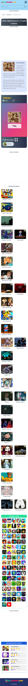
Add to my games (13, 101)
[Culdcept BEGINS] (7, 301)
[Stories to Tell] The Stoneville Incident (7, 280)
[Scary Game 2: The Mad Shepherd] (7, 504)
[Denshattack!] (7, 315)
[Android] (4, 531)
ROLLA (7, 442)
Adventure (10, 144)
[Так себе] (5, 98)
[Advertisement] (14, 43)
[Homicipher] (20, 288)
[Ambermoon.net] (20, 450)
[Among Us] (23, 526)
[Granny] (4, 552)
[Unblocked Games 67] (23, 594)
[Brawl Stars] (9, 536)
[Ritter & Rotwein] (7, 247)
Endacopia (20, 240)
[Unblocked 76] (14, 594)
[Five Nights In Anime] (19, 541)
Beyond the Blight (7, 240)
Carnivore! (7, 469)
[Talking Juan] (23, 583)
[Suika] (14, 583)
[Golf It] (23, 547)
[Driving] (9, 541)
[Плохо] (4, 98)
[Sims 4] (14, 573)
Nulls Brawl (14, 653)
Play (14, 126)
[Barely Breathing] (7, 261)
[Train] (4, 594)
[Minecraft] (14, 557)
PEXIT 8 (7, 375)
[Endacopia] (20, 234)
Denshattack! (7, 321)
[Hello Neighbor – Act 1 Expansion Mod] (7, 342)
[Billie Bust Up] (4, 536)
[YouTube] (9, 604)
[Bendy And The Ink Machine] (23, 531)
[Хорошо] (8, 98)
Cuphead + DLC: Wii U (7, 199)
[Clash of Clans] (14, 536)
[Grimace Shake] (9, 552)
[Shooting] (9, 573)
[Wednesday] (23, 599)
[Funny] (9, 547)
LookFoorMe (7, 496)
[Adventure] (4, 526)
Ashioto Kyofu (20, 402)
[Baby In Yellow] (19, 531)
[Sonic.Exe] (9, 578)
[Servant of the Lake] (7, 220)
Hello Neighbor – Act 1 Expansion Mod (7, 348)
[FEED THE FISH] (7, 207)
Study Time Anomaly (7, 294)
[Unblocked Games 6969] (4, 599)
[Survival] (19, 583)
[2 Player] (9, 520)
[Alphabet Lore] (9, 526)
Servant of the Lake (7, 226)
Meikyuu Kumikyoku (7, 334)
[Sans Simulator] (19, 568)
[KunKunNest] (20, 342)
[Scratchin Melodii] (4, 573)
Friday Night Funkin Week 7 (15, 646)
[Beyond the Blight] (7, 234)
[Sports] (19, 578)
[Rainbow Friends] (4, 568)
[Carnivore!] (7, 463)
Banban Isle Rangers (7, 429)
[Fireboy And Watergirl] (14, 541)
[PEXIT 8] (7, 369)
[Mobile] (19, 557)
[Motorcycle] (4, 562)
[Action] (23, 520)
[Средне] (7, 98)
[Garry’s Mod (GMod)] (19, 547)
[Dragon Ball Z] (4, 541)
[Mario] (9, 557)
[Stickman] (4, 583)
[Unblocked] (9, 594)
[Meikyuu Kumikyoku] (7, 328)
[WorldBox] (4, 604)
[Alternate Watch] (14, 526)
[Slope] (4, 578)
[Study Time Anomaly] (7, 288)
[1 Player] (4, 520)
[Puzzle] (23, 562)
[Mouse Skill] (9, 562)
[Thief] (14, 589)
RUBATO (6, 388)
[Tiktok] (19, 589)
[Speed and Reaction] (14, 578)
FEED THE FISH (6, 213)
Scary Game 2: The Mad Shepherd (7, 510)
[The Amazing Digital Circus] (9, 589)
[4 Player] (19, 520)
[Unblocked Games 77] (9, 599)
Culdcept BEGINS (7, 307)
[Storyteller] (9, 583)
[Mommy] (23, 557)
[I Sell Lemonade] (7, 477)
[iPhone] (4, 557)
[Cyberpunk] (23, 536)
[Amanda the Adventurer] (19, 526)
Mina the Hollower (7, 456)
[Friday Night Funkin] (4, 547)
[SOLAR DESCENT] (20, 504)
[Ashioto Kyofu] (20, 396)
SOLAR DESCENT (20, 510)
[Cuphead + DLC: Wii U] (7, 193)
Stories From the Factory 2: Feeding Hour (7, 361)
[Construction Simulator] (19, 536)
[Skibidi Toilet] (23, 573)
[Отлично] (10, 98)
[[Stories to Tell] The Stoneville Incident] (7, 274)
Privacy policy (14, 684)
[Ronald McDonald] (14, 568)
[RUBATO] (7, 382)
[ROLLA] (7, 436)
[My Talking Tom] (19, 562)
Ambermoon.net (20, 456)
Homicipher (20, 294)
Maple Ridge (7, 415)
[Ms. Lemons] (14, 562)
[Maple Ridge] (7, 409)
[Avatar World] (14, 531)
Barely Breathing (7, 267)
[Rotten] (7, 396)
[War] (19, 599)
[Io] (23, 552)
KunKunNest (20, 348)
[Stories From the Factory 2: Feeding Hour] (7, 355)
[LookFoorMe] (7, 490)
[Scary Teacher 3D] (23, 568)
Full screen (8, 140)
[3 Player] (14, 520)
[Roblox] (9, 568)
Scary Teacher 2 (15, 666)
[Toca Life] (23, 589)
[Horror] (14, 552)
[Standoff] (23, 578)
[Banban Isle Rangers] (7, 423)
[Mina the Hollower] (7, 450)
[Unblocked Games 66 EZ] (19, 594)
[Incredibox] (19, 552)
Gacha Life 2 (14, 659)
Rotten (7, 402)
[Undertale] (14, 599)
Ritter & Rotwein (7, 253)
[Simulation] (19, 573)
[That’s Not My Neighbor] (4, 589)
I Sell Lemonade (7, 483)
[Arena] (9, 531)
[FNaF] (23, 541)
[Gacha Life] (14, 547)
